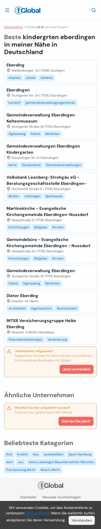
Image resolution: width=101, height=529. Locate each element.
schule (30, 78)
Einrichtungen (19, 227)
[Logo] (27, 10)
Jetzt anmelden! (76, 369)
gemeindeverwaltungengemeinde (50, 103)
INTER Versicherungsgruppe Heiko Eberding (41, 323)
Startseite (28, 497)
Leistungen (32, 196)
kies (36, 454)
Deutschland (13, 27)
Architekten (17, 308)
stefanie (47, 78)
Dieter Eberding (22, 295)
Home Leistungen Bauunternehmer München (61, 462)
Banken (14, 196)
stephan (15, 78)
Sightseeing (17, 134)
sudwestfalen (53, 454)
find (9, 454)
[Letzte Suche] (94, 10)
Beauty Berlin (50, 470)
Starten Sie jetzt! (76, 421)
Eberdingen (18, 90)
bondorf (14, 103)
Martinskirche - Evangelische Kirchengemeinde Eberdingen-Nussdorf (47, 211)
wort (9, 462)
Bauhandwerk (67, 308)
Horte (13, 165)
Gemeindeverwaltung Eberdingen (40, 270)
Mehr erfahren (37, 513)
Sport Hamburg (80, 454)
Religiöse (40, 227)
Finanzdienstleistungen (25, 339)
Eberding (15, 65)
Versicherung (57, 339)
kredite (22, 454)
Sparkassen (54, 196)
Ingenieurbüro (41, 308)
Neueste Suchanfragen (61, 497)
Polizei (35, 134)
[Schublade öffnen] (7, 10)
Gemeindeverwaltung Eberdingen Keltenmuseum (40, 118)
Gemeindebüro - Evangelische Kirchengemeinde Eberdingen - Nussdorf (48, 242)
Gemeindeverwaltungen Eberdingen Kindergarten (43, 149)
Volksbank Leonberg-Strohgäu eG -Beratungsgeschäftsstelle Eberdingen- (46, 180)
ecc (21, 462)
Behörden (52, 134)
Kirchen (57, 227)
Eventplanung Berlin (20, 470)
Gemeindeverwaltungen (63, 165)
